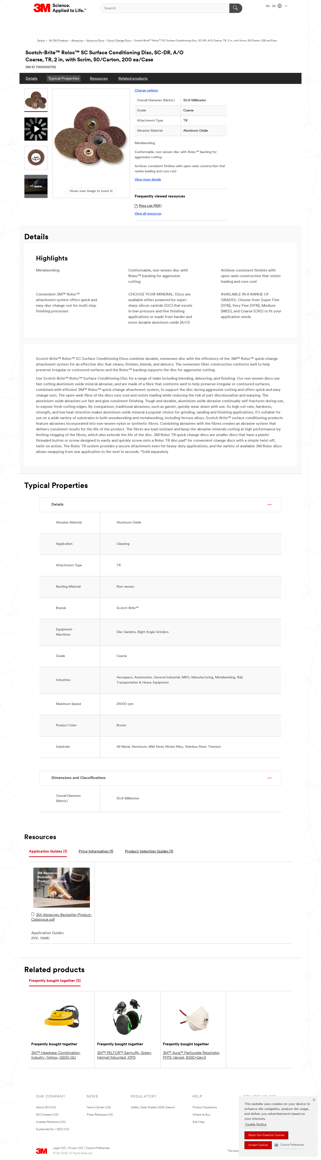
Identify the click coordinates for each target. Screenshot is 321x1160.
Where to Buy (201, 1114)
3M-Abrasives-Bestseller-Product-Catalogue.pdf (61, 917)
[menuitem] (31, 78)
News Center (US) (99, 1107)
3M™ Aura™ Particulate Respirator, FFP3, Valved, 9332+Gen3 (191, 1055)
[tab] (48, 851)
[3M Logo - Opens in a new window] (60, 8)
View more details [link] (148, 179)
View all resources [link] (148, 214)
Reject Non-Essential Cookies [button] (266, 1135)
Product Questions (204, 1107)
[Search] (235, 8)
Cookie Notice (255, 1124)
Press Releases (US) (100, 1114)
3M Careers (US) (47, 1114)
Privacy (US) (75, 1148)
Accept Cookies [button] (258, 1145)
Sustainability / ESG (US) (52, 1129)
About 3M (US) (46, 1107)
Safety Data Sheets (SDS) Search (153, 1107)
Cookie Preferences (98, 1148)
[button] (289, 1145)
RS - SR (271, 6)
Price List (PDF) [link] (150, 206)
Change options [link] (146, 90)
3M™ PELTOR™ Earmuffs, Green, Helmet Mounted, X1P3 (124, 1055)
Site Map (198, 1122)
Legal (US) (59, 1148)
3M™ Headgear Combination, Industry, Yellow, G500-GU (56, 1055)
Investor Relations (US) (51, 1122)
